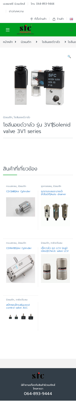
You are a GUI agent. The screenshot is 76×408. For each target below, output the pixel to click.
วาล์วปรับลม (56, 243)
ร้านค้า (60, 19)
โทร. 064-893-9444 (42, 4)
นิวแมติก (26, 42)
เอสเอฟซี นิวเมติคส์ (14, 4)
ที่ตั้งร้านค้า (40, 19)
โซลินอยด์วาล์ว (51, 42)
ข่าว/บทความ (16, 11)
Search (71, 29)
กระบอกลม (11, 186)
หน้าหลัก (8, 42)
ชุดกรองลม (46, 186)
